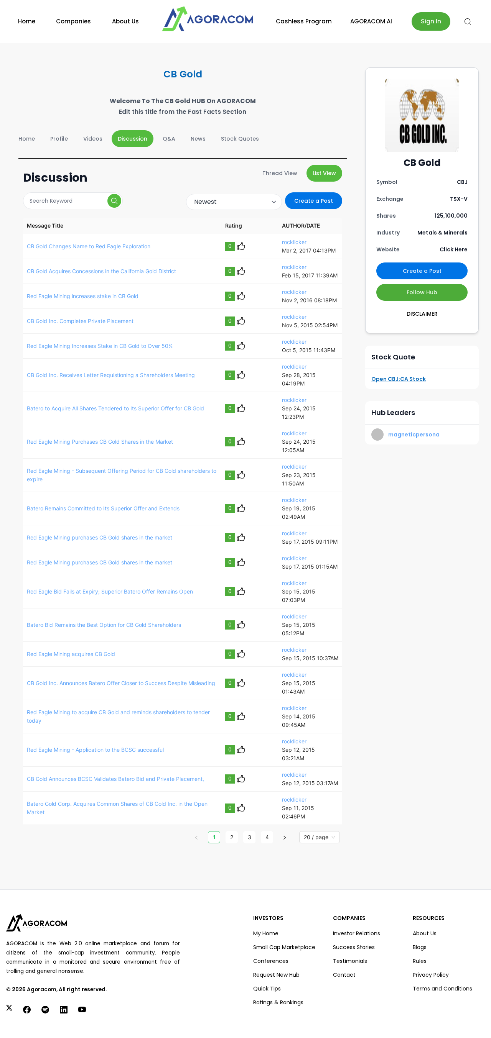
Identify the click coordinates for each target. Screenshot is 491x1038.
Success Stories (354, 947)
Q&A (169, 139)
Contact (344, 975)
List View (324, 173)
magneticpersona (414, 434)
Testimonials (350, 961)
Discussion (132, 139)
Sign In (431, 21)
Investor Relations (356, 933)
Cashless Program (304, 21)
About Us (125, 21)
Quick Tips (267, 988)
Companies (73, 21)
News (198, 139)
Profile (59, 139)
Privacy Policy (431, 975)
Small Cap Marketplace (284, 947)
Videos (92, 139)
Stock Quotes (240, 139)
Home (26, 21)
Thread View (279, 173)
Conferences (270, 961)
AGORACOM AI (371, 21)
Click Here (454, 249)
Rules (420, 961)
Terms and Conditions (442, 988)
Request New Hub (276, 975)
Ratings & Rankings (278, 1002)
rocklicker (294, 242)
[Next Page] (284, 837)
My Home (265, 933)
